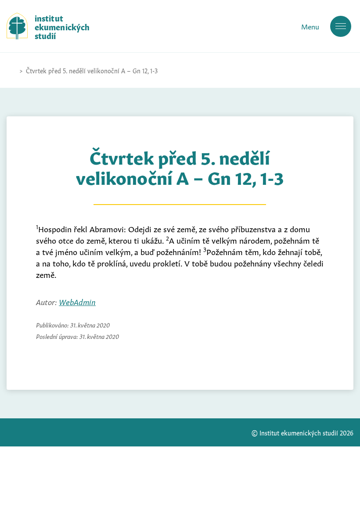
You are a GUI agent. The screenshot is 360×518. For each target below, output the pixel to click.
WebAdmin (77, 301)
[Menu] (340, 26)
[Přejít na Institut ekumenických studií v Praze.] (11, 70)
